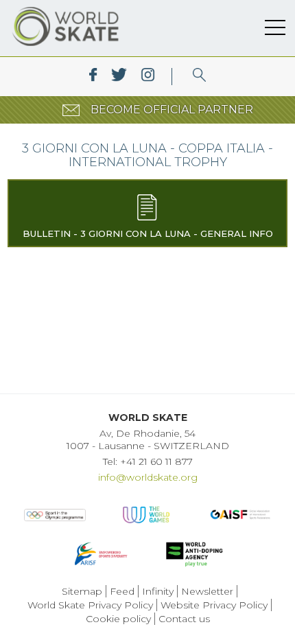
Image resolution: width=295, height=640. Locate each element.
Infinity (158, 591)
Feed (122, 591)
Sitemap (82, 591)
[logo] (199, 76)
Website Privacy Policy (214, 605)
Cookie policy (118, 619)
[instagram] (148, 76)
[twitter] (119, 76)
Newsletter (207, 591)
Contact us (184, 619)
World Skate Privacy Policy (90, 605)
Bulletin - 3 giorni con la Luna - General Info (148, 233)
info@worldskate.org (148, 477)
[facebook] (93, 76)
